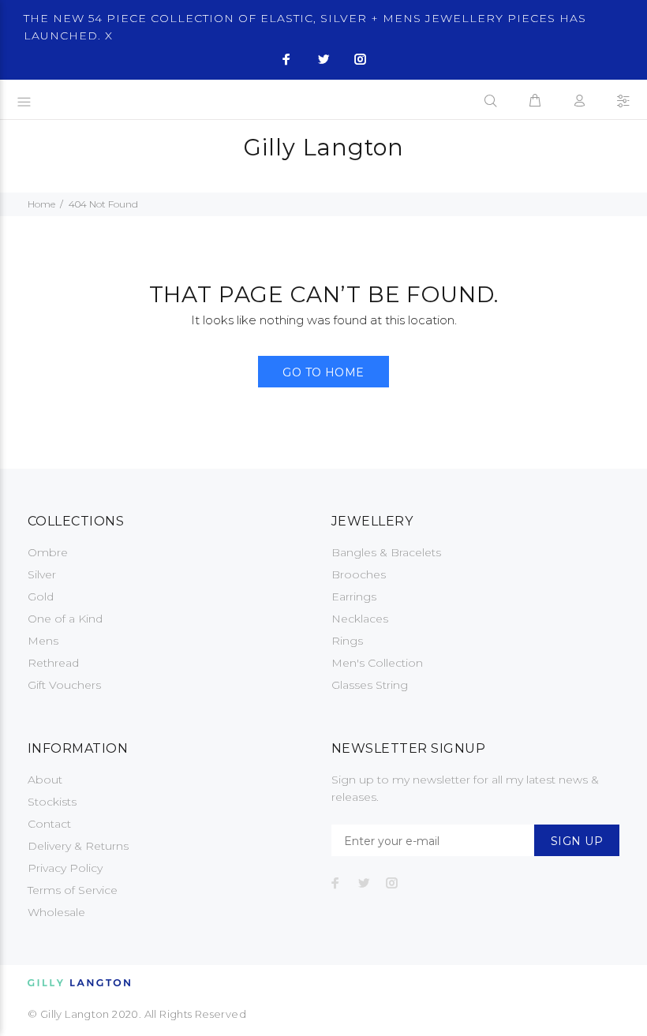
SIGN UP (577, 841)
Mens (43, 641)
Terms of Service (73, 890)
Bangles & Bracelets (386, 552)
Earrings (353, 596)
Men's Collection (377, 663)
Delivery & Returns (78, 846)
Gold (41, 596)
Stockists (52, 802)
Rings (347, 641)
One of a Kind (65, 619)
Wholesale (56, 912)
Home (41, 204)
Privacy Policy (65, 868)
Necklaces (359, 619)
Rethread (53, 663)
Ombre (48, 552)
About (45, 779)
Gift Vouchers (64, 685)
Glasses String (369, 685)
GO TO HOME (323, 372)
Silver (42, 574)
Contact (49, 824)
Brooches (358, 574)
